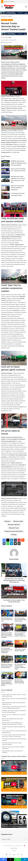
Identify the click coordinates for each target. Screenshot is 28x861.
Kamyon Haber (18, 521)
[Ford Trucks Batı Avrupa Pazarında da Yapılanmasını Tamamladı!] (7, 643)
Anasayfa (4, 16)
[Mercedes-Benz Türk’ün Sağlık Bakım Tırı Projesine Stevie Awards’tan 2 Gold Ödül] (5, 178)
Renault (10, 20)
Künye (14, 850)
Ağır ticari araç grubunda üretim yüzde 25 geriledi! (19, 681)
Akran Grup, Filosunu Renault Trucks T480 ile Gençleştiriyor (7, 666)
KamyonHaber (6, 37)
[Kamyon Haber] (9, 6)
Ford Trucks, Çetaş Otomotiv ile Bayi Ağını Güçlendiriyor (21, 619)
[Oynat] (3, 773)
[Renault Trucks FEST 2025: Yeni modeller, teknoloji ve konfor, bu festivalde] (7, 627)
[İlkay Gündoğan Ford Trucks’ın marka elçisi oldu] (7, 613)
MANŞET (10, 16)
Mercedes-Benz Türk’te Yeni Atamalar (13, 826)
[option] (14, 819)
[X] (7, 540)
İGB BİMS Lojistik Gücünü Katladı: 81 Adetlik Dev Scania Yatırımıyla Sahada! (18, 163)
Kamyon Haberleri (14, 524)
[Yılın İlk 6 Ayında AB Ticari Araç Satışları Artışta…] (5, 195)
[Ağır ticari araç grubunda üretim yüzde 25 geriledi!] (21, 674)
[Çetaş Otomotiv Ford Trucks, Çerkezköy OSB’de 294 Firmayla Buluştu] (7, 675)
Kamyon (7, 521)
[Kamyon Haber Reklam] (14, 13)
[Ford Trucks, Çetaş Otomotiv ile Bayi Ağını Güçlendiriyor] (21, 613)
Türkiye (14, 534)
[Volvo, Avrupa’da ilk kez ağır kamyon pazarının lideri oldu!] (21, 627)
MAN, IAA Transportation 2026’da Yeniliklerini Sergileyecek (17, 187)
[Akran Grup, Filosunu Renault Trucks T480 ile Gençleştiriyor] (7, 659)
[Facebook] (4, 540)
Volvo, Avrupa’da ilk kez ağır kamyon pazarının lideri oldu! (20, 634)
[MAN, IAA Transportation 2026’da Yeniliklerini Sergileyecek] (5, 188)
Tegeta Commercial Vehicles (14, 531)
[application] (14, 767)
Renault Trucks (14, 528)
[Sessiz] (22, 773)
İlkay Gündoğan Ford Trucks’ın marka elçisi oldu (7, 619)
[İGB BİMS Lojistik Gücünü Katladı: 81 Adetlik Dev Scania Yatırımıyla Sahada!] (5, 163)
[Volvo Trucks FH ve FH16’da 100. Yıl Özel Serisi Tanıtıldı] (5, 171)
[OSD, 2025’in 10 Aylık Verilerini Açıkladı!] (21, 644)
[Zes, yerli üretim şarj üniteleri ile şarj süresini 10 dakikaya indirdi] (21, 659)
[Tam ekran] (25, 773)
